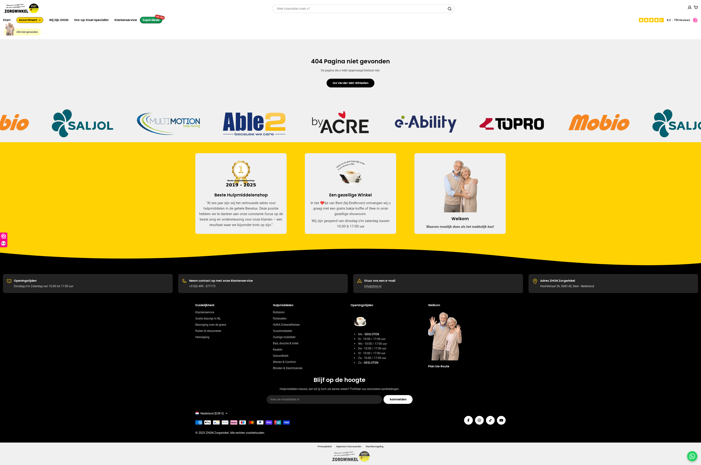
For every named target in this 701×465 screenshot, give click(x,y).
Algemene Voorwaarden (348, 446)
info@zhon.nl (372, 286)
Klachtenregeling (374, 446)
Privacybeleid (325, 446)
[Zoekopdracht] (449, 9)
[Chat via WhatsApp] (692, 456)
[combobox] (363, 8)
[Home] (9, 29)
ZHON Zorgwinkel (217, 433)
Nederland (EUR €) (212, 413)
